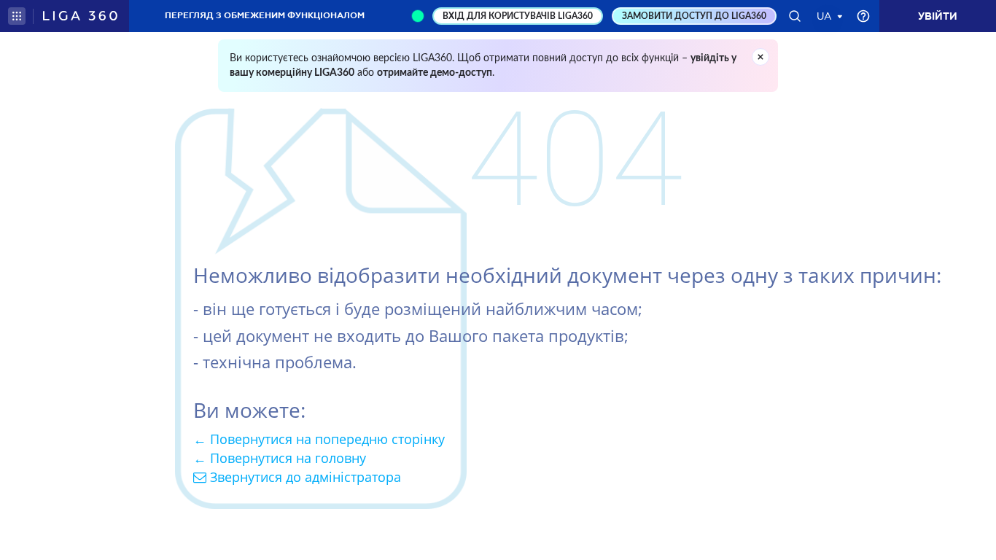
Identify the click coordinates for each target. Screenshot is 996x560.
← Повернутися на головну (279, 458)
